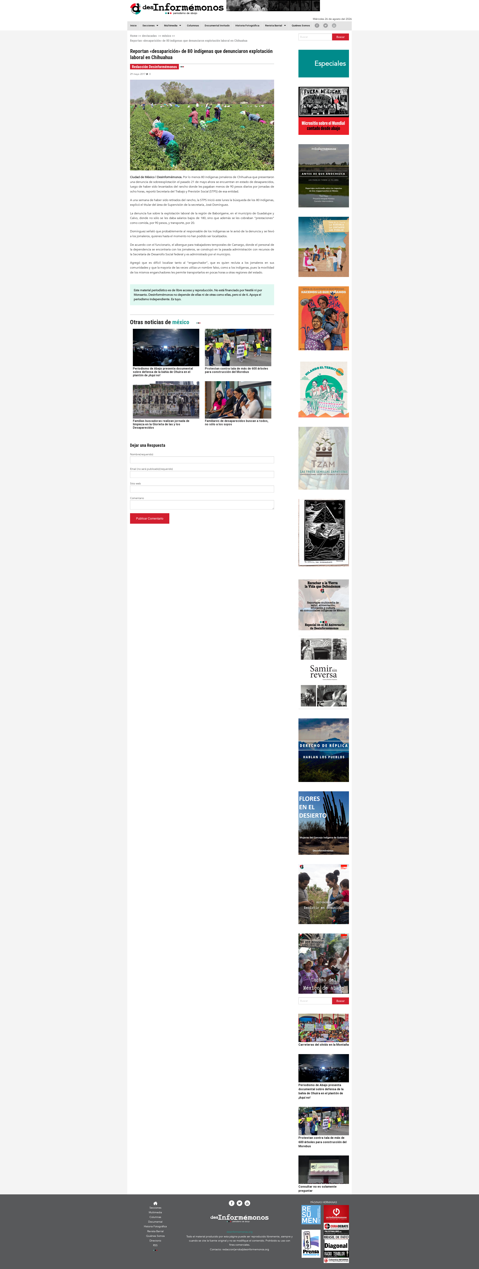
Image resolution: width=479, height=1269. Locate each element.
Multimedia (170, 25)
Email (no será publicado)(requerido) (151, 469)
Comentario (137, 498)
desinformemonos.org (240, 1232)
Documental (155, 1222)
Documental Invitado (217, 25)
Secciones (155, 1208)
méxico (166, 36)
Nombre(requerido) (141, 454)
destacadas (149, 36)
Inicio (133, 25)
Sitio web (135, 483)
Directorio (155, 1240)
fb (317, 25)
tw (325, 25)
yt (334, 25)
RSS (155, 1245)
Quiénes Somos (301, 25)
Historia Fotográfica (247, 25)
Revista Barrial (273, 25)
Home (134, 36)
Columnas (193, 25)
